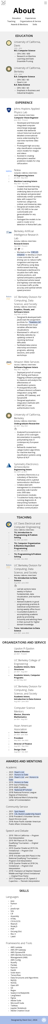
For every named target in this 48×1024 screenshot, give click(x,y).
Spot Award (19, 811)
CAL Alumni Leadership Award (27, 814)
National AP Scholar (23, 790)
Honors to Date (21, 774)
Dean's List (19, 772)
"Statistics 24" (35, 322)
